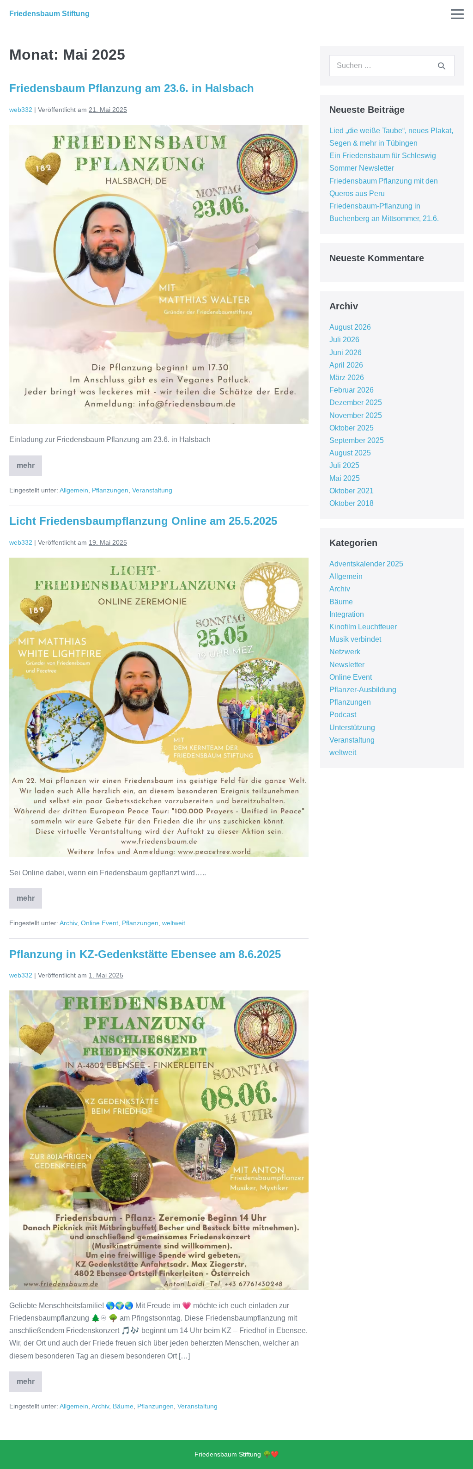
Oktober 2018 (351, 503)
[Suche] (441, 65)
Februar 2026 (351, 390)
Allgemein (74, 490)
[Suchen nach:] (392, 65)
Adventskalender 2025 (366, 564)
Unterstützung (352, 727)
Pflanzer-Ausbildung (362, 690)
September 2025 (356, 440)
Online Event (99, 923)
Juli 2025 (344, 465)
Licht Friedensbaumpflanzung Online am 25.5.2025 (143, 521)
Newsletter (346, 665)
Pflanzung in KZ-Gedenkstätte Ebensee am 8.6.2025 (145, 954)
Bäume (123, 1406)
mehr (29, 462)
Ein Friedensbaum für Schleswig (382, 156)
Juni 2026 (345, 352)
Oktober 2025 (351, 428)
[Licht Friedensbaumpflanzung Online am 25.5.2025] (159, 707)
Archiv (68, 923)
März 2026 (346, 377)
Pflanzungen (110, 490)
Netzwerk (344, 652)
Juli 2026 (344, 340)
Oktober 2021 (351, 491)
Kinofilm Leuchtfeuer (363, 627)
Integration (346, 614)
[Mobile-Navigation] (457, 13)
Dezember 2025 (355, 402)
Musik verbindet (355, 639)
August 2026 (350, 327)
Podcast (342, 715)
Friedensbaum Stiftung (49, 14)
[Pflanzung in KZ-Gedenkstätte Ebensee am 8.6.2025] (159, 1140)
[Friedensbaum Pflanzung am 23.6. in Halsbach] (159, 274)
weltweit (173, 923)
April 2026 (346, 365)
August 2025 (350, 453)
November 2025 (355, 415)
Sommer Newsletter (361, 168)
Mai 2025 (344, 478)
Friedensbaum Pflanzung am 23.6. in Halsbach (131, 88)
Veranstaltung (152, 490)
